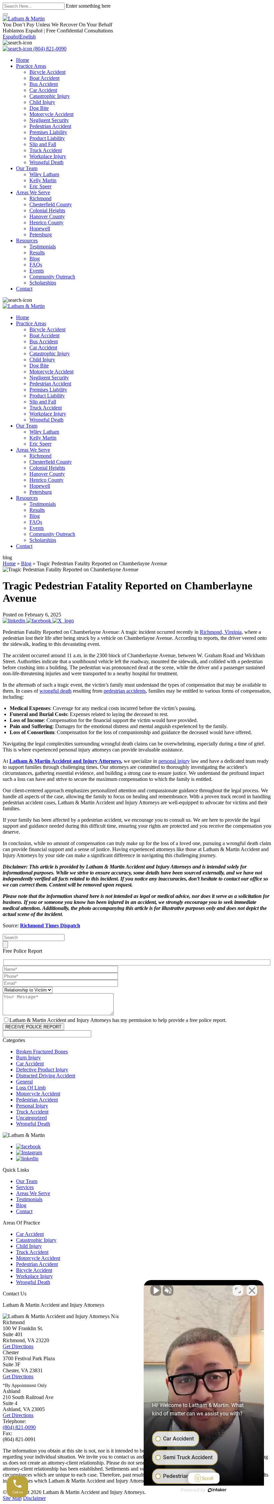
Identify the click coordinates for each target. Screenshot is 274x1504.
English (28, 36)
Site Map (12, 1498)
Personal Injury (32, 1106)
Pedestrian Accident (50, 126)
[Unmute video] (155, 1290)
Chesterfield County (50, 204)
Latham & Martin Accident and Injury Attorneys (65, 761)
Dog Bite (39, 108)
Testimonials (42, 246)
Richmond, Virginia (221, 632)
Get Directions (18, 1346)
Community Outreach (52, 276)
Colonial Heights (47, 210)
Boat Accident (44, 78)
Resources (27, 240)
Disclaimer (34, 1498)
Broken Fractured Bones (42, 1051)
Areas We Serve (33, 192)
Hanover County (47, 216)
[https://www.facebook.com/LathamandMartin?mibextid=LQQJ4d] (28, 1146)
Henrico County (46, 222)
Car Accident (43, 90)
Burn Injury (28, 1057)
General (24, 1081)
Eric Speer (40, 186)
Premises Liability (48, 132)
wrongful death (55, 691)
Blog (34, 258)
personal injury (174, 761)
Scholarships (42, 282)
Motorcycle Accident (51, 114)
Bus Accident (43, 84)
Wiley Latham (44, 174)
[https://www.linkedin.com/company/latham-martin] (27, 1158)
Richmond (40, 198)
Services (25, 1187)
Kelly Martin (42, 180)
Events (36, 270)
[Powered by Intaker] (217, 1490)
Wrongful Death (46, 162)
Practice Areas (31, 66)
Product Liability (47, 138)
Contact (24, 289)
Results (37, 252)
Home (22, 60)
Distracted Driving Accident (45, 1075)
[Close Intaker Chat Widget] (252, 1290)
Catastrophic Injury (49, 96)
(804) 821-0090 (49, 48)
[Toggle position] (238, 1290)
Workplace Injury (47, 156)
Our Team (26, 168)
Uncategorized (31, 1118)
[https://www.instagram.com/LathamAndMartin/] (29, 1152)
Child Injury (42, 102)
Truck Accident (45, 150)
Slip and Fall (42, 144)
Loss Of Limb (31, 1087)
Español (11, 36)
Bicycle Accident (47, 72)
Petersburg (40, 234)
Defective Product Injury (42, 1069)
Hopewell (39, 228)
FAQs (35, 264)
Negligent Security (49, 120)
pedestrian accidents (125, 691)
